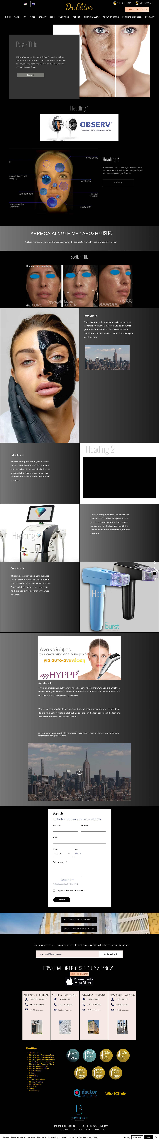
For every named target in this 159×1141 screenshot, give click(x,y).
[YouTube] (154, 578)
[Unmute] (92, 367)
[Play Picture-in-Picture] (122, 367)
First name (57, 825)
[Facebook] (154, 567)
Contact (32, 1088)
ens (52, 1064)
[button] (132, 17)
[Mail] (26, 1009)
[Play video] (79, 772)
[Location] (26, 999)
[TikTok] (154, 573)
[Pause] (88, 367)
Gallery (32, 1073)
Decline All (137, 1137)
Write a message (59, 862)
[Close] (156, 1137)
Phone (76, 849)
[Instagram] (154, 562)
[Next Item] (128, 286)
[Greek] (34, 4)
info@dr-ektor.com (36, 1010)
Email (55, 837)
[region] (36, 1015)
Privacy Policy (92, 1137)
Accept (148, 1137)
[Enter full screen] (126, 367)
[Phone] (114, 3)
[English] (26, 4)
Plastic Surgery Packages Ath (40, 1064)
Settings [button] (127, 1137)
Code (55, 849)
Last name (84, 825)
